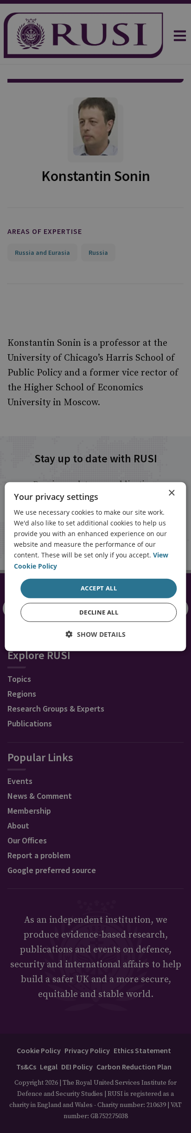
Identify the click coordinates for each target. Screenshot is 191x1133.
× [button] (171, 492)
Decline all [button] (98, 612)
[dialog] (95, 566)
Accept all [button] (99, 588)
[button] (96, 634)
